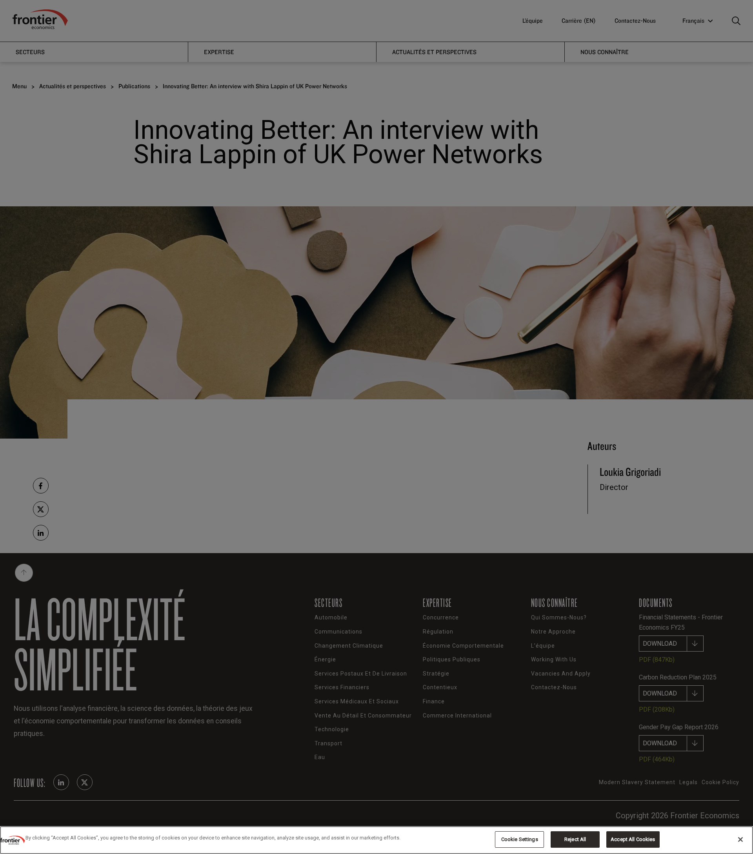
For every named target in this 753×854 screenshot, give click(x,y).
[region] (376, 840)
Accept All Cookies (633, 839)
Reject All (575, 839)
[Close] (740, 839)
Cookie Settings (519, 839)
